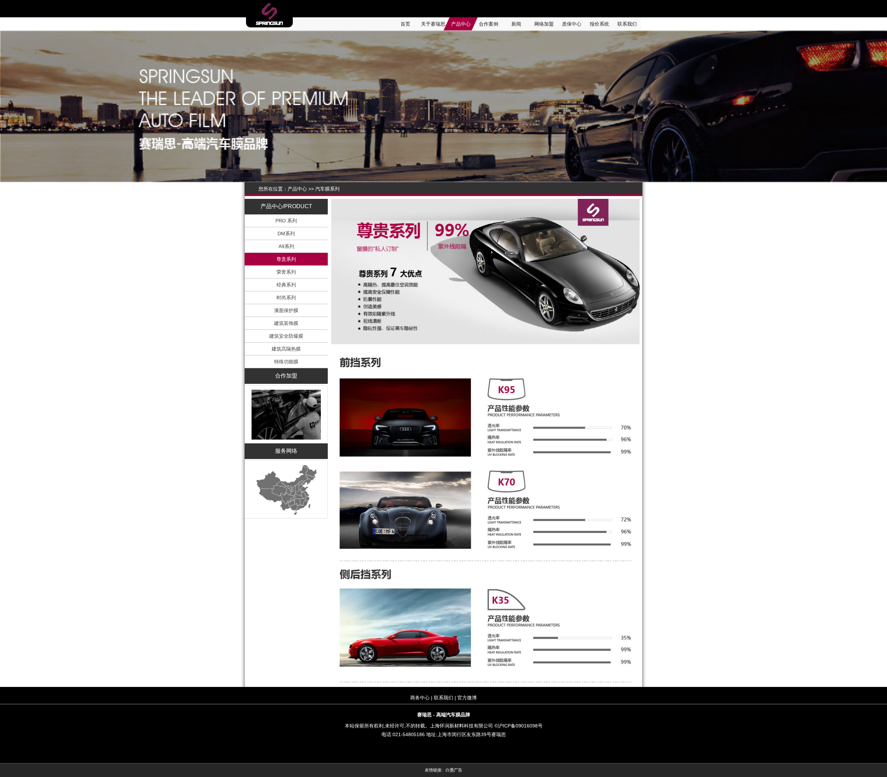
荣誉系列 (286, 272)
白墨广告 (454, 770)
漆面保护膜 (286, 310)
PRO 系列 (286, 220)
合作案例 (488, 24)
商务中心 (420, 697)
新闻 (516, 24)
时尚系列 (286, 297)
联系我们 (627, 24)
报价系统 (599, 24)
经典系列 (286, 285)
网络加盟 (544, 24)
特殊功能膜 (286, 361)
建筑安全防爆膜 (286, 336)
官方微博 (467, 697)
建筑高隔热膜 (286, 349)
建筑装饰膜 (286, 323)
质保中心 (571, 24)
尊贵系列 (286, 259)
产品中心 (461, 24)
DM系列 (286, 233)
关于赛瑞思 (433, 24)
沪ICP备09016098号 (520, 726)
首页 (405, 24)
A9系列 (286, 246)
